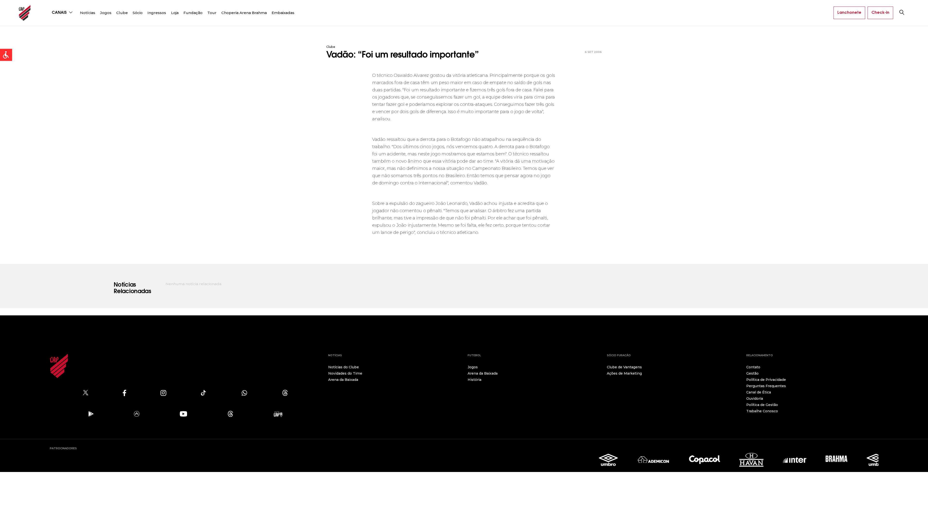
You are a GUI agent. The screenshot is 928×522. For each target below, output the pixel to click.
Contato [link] (753, 367)
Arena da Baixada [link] (343, 379)
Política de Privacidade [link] (766, 379)
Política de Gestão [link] (762, 405)
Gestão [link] (752, 373)
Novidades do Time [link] (345, 373)
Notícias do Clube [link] (343, 367)
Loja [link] (175, 12)
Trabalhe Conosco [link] (762, 411)
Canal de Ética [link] (758, 392)
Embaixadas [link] (283, 12)
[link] (6, 55)
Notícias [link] (87, 12)
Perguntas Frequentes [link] (766, 386)
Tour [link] (212, 12)
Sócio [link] (138, 12)
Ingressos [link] (156, 12)
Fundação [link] (193, 12)
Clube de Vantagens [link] (624, 367)
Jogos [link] (105, 12)
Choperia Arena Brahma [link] (244, 12)
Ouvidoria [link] (754, 398)
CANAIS (60, 13)
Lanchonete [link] (849, 13)
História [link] (474, 379)
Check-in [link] (880, 13)
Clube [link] (122, 12)
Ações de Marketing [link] (624, 373)
